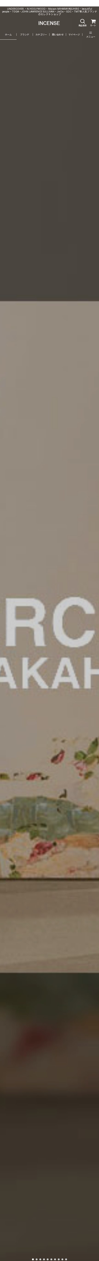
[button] (82, 23)
